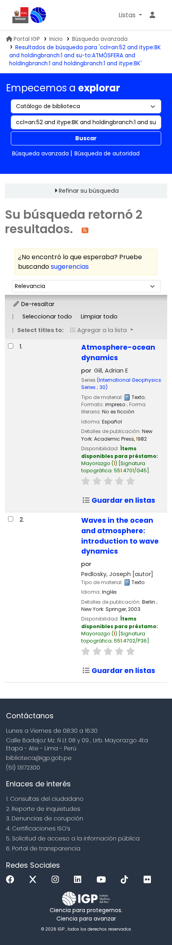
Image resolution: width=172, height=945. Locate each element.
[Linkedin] (79, 880)
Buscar (86, 138)
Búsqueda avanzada (100, 39)
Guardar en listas (122, 500)
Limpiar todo (99, 316)
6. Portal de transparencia (43, 848)
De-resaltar (37, 304)
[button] (130, 15)
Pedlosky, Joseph (117, 574)
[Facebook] (12, 880)
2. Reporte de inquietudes (43, 809)
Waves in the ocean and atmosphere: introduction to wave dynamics (120, 536)
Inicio (56, 39)
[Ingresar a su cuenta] (152, 15)
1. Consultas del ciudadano (45, 799)
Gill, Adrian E (111, 371)
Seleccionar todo (47, 316)
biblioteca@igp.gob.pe (39, 758)
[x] (35, 880)
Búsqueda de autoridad (107, 153)
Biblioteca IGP (38, 15)
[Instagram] (57, 880)
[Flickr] (149, 880)
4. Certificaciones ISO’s (38, 828)
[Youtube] (103, 880)
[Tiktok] (126, 880)
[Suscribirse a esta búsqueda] (85, 230)
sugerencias (70, 266)
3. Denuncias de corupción (44, 818)
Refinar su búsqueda (89, 191)
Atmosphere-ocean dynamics (118, 353)
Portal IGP (27, 39)
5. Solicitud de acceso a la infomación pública (73, 838)
